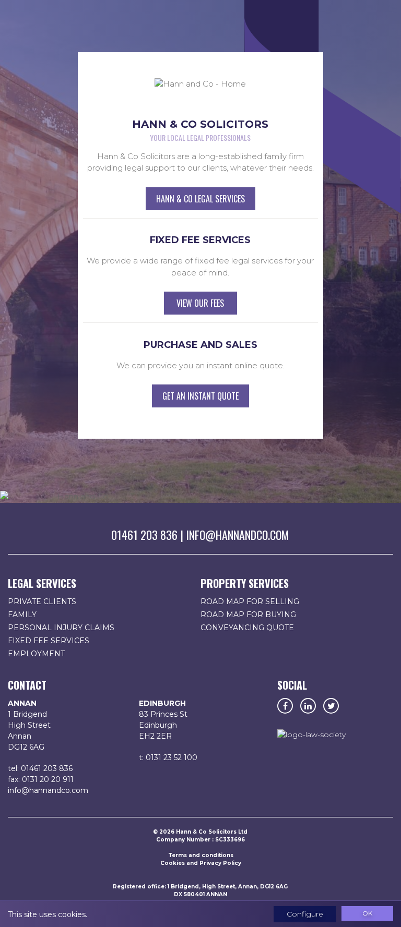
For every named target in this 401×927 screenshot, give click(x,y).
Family (22, 614)
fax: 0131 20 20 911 (41, 779)
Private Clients (42, 601)
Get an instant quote (200, 396)
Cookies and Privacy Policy (200, 863)
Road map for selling (249, 601)
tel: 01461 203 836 (40, 768)
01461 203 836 (144, 534)
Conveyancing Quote (247, 627)
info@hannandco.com (237, 534)
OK (367, 913)
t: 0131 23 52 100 (168, 757)
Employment (36, 653)
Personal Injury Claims (61, 627)
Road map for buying (248, 614)
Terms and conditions (200, 855)
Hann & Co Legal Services (200, 198)
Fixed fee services (48, 640)
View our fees (200, 303)
